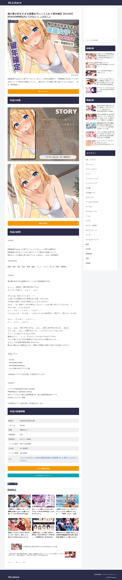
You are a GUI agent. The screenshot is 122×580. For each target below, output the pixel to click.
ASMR (37, 458)
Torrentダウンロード (44, 475)
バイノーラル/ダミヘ (27, 458)
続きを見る (43, 223)
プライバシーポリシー (109, 574)
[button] (113, 40)
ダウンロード (43, 91)
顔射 (65, 458)
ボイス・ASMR (13, 483)
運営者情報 (98, 574)
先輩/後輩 (54, 458)
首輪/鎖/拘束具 (45, 458)
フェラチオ (72, 458)
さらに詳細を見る (43, 468)
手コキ (61, 458)
